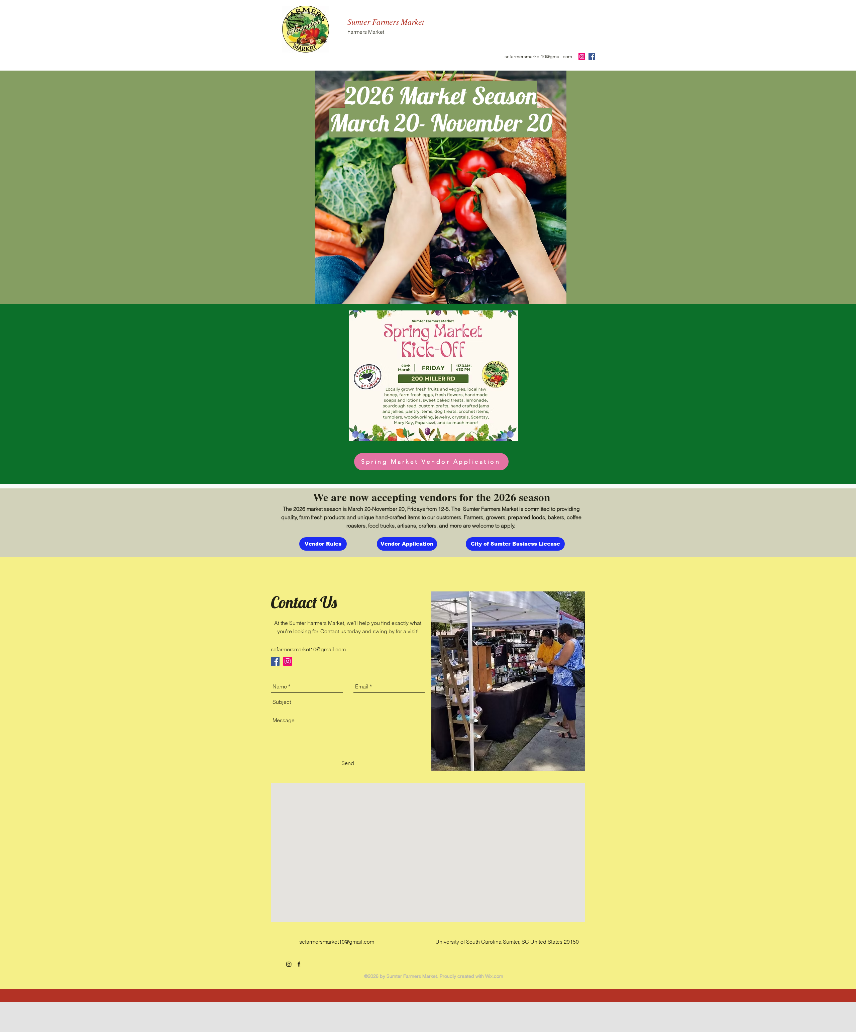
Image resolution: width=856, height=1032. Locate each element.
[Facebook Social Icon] (591, 56)
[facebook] (299, 964)
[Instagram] (289, 964)
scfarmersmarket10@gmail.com (538, 57)
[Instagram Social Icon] (581, 56)
